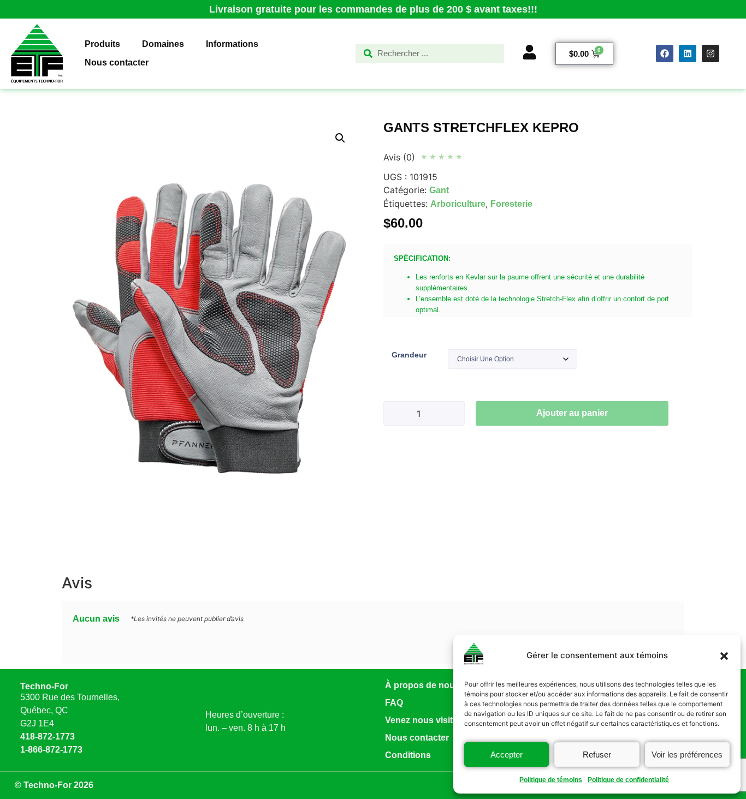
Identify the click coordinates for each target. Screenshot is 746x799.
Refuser (597, 754)
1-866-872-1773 (51, 749)
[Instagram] (710, 53)
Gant (439, 190)
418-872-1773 (47, 736)
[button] (724, 656)
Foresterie (511, 203)
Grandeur (409, 354)
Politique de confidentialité (628, 780)
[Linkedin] (687, 53)
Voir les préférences (687, 754)
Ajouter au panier (572, 413)
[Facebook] (664, 53)
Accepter (506, 754)
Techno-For (44, 686)
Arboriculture (458, 203)
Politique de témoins (550, 780)
